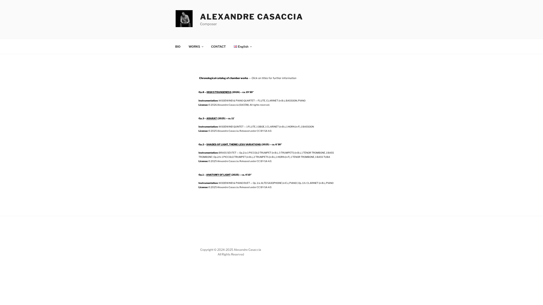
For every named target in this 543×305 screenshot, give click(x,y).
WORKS (194, 46)
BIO (178, 46)
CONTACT (218, 46)
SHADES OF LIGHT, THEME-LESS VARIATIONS (233, 144)
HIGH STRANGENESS (219, 92)
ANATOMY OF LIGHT (218, 174)
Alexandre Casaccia (251, 16)
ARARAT (211, 118)
